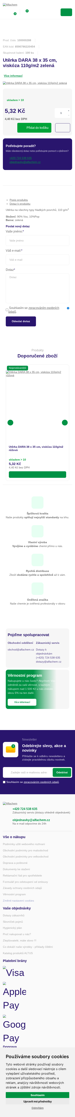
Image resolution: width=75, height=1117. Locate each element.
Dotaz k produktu (20, 203)
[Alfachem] (18, 5)
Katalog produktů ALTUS (18, 953)
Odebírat (62, 772)
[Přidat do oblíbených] (62, 127)
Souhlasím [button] (38, 1095)
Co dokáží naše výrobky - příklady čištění (28, 946)
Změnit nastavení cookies (18, 900)
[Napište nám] (6, 821)
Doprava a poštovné (15, 862)
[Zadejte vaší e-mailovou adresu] (37, 772)
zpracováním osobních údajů (41, 782)
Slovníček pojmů (13, 921)
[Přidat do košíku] (37, 474)
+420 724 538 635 (24, 809)
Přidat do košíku (37, 127)
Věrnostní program (14, 894)
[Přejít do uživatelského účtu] (5, 12)
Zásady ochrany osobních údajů (22, 887)
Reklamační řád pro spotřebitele (22, 875)
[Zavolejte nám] (6, 810)
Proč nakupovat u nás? (17, 934)
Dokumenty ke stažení (16, 869)
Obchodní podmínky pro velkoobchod (25, 856)
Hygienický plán (12, 927)
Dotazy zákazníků (13, 915)
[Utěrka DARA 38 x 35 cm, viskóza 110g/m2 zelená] (35, 83)
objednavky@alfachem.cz (31, 820)
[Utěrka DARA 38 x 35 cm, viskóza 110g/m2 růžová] (37, 402)
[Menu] (66, 12)
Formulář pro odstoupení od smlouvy (25, 881)
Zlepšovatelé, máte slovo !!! (19, 940)
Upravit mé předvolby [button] (37, 1101)
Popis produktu (19, 199)
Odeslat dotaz (21, 321)
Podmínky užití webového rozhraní (24, 844)
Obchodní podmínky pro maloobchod (25, 850)
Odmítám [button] (38, 1108)
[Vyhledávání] (33, 12)
